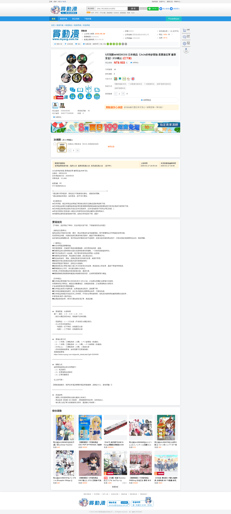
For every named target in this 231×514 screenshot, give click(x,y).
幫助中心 (177, 1)
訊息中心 (162, 1)
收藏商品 (58, 117)
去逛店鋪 (70, 44)
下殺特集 (87, 19)
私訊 (79, 44)
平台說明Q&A (173, 19)
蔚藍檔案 (123, 12)
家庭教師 (109, 12)
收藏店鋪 (88, 44)
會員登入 (176, 9)
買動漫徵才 (143, 494)
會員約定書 (114, 494)
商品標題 (91, 8)
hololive (116, 12)
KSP (92, 12)
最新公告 (170, 1)
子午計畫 (103, 12)
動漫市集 (63, 19)
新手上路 (105, 494)
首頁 (53, 19)
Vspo (133, 12)
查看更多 (115, 487)
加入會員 (63, 1)
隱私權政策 (133, 494)
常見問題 (97, 494)
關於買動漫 (87, 494)
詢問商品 (135, 62)
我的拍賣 (155, 1)
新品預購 (75, 19)
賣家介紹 (59, 44)
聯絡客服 (124, 494)
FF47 (97, 12)
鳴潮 (128, 12)
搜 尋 (133, 8)
